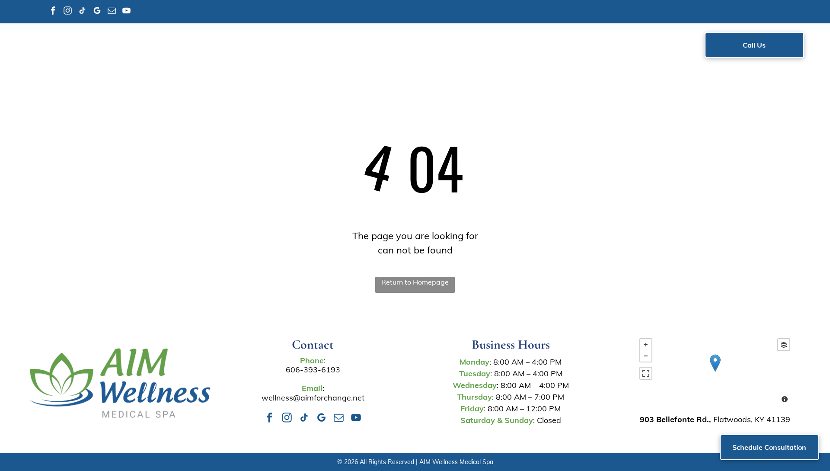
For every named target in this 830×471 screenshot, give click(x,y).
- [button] (645, 356)
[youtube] (126, 11)
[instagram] (67, 11)
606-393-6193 (313, 370)
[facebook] (53, 11)
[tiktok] (82, 11)
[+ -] (715, 372)
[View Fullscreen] (645, 373)
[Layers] (783, 344)
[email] (111, 11)
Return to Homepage (415, 282)
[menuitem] (237, 46)
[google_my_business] (97, 11)
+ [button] (645, 344)
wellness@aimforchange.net (313, 398)
